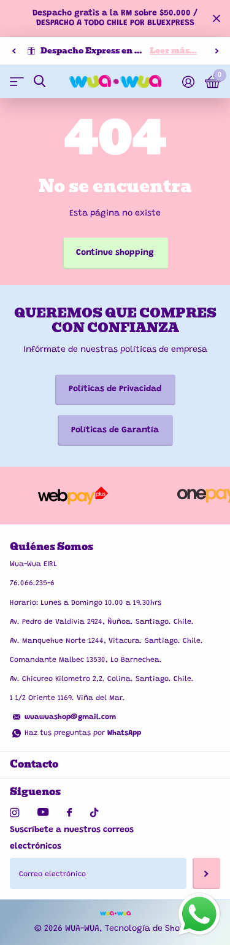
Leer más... (173, 50)
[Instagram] (14, 812)
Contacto (34, 764)
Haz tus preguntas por (83, 733)
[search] (39, 81)
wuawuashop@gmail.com (70, 717)
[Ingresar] (188, 81)
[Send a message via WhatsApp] (199, 914)
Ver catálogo (17, 81)
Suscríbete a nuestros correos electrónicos (72, 838)
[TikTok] (94, 812)
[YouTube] (42, 813)
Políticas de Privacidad (115, 389)
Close (216, 18)
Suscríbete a (206, 873)
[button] (13, 51)
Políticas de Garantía (115, 430)
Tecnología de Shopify (150, 929)
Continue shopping (115, 253)
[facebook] (69, 813)
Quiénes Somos (51, 546)
